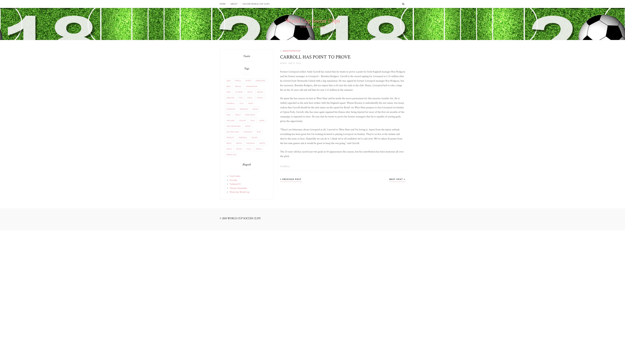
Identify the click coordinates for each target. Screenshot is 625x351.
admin (283, 63)
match (248, 126)
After (248, 81)
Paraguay (248, 132)
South (262, 143)
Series (239, 143)
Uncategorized (291, 51)
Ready (254, 137)
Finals (260, 98)
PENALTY (230, 137)
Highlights (250, 115)
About (234, 4)
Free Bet (233, 180)
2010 (228, 81)
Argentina (260, 81)
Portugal (243, 137)
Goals (238, 115)
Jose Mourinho (234, 126)
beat (229, 86)
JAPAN (261, 120)
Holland (231, 120)
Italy (252, 120)
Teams (239, 149)
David (250, 92)
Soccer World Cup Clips (256, 4)
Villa (248, 149)
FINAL (249, 98)
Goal (229, 115)
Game (250, 103)
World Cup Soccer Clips (312, 21)
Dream (260, 92)
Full (242, 103)
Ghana (255, 109)
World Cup (231, 155)
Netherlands (233, 132)
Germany (244, 109)
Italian (242, 120)
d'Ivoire (239, 92)
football (231, 103)
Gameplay (231, 109)
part (259, 132)
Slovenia (251, 143)
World (259, 149)
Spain (229, 149)
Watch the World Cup (239, 192)
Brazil (238, 86)
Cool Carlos (235, 176)
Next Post (396, 179)
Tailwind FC (235, 184)
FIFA (241, 98)
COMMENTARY (251, 86)
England (231, 98)
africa (238, 81)
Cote (229, 92)
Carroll (285, 166)
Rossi (229, 143)
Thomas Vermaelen (238, 188)
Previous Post (292, 179)
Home (223, 4)
